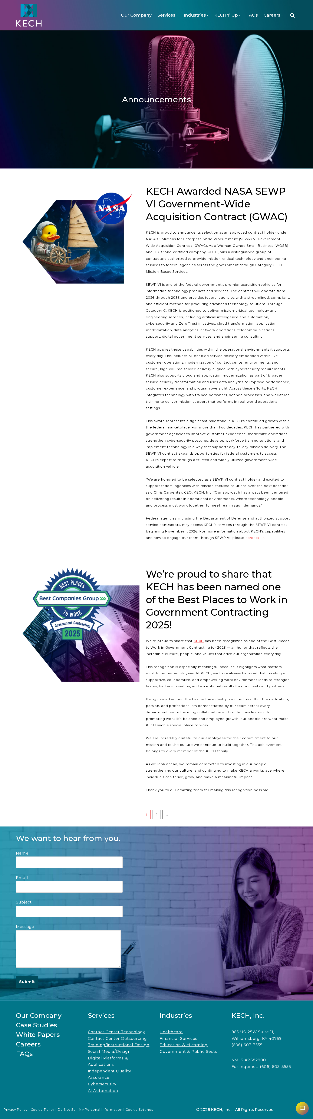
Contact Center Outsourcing (117, 1038)
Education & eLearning (184, 1045)
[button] (177, 15)
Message (25, 926)
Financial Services (178, 1038)
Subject (24, 902)
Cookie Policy (43, 1110)
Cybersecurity (102, 1084)
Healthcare (171, 1032)
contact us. (255, 538)
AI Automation (103, 1090)
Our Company (136, 15)
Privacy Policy (15, 1110)
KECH (199, 641)
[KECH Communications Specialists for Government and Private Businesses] (29, 15)
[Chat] (302, 1108)
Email (22, 877)
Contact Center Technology (116, 1032)
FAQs (252, 15)
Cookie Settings (139, 1110)
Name (22, 853)
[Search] (292, 15)
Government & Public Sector (189, 1051)
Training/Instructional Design (118, 1045)
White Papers (38, 1035)
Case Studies (36, 1025)
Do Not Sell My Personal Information (90, 1110)
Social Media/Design (109, 1051)
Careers (28, 1044)
